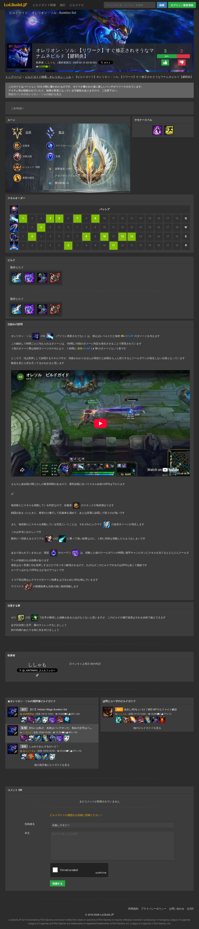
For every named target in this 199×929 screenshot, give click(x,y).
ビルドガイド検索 (44, 5)
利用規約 (133, 908)
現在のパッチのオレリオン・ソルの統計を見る (34, 94)
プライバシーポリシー (153, 908)
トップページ (13, 77)
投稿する (57, 883)
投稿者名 (30, 824)
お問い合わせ (176, 908)
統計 (63, 5)
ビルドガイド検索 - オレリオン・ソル (48, 77)
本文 (27, 833)
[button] (165, 63)
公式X (190, 908)
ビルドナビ (77, 5)
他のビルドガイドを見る (147, 728)
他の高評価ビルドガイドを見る (52, 765)
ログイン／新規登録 (182, 5)
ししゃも (50, 62)
